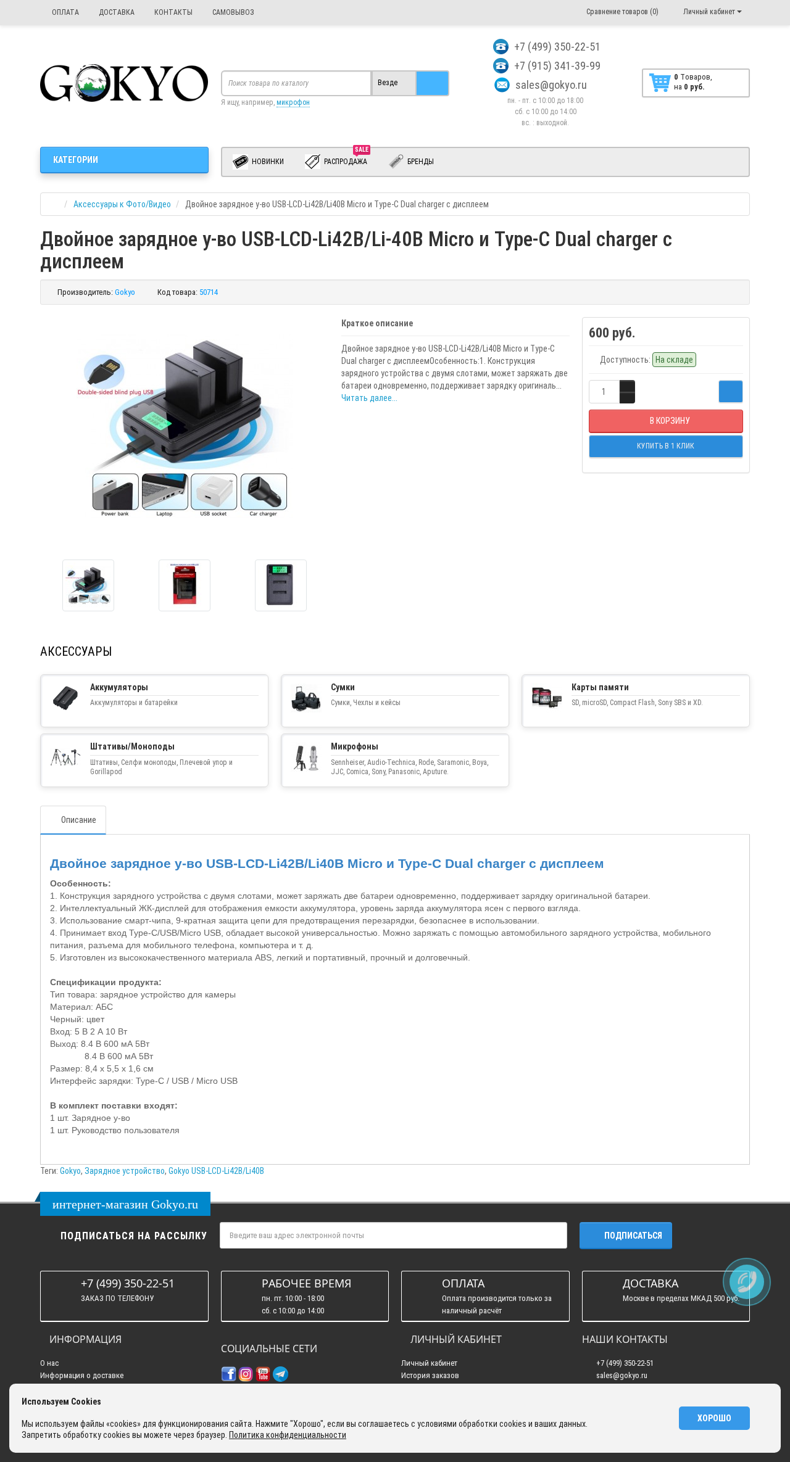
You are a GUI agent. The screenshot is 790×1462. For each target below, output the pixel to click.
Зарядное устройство (125, 1171)
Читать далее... (369, 398)
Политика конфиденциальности (287, 1435)
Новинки (267, 161)
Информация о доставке (81, 1375)
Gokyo (70, 1171)
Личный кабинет (429, 1363)
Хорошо (714, 1418)
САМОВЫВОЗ (232, 12)
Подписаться (633, 1236)
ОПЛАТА (64, 12)
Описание (78, 820)
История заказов (430, 1375)
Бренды (419, 161)
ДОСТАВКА (116, 12)
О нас (49, 1363)
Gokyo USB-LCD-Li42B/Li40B (216, 1171)
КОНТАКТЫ (172, 12)
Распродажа (346, 159)
